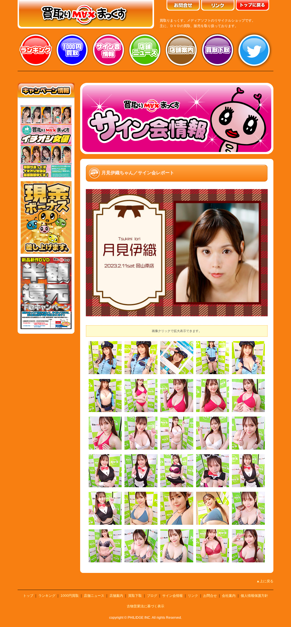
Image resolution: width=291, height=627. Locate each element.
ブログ (152, 596)
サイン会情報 (108, 50)
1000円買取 (70, 596)
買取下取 (135, 596)
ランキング (36, 50)
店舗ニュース (145, 50)
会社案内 (229, 596)
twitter (254, 50)
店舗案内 (181, 50)
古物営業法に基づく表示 (145, 606)
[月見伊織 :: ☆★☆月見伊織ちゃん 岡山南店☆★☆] (105, 373)
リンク (193, 596)
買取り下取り (217, 50)
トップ (28, 596)
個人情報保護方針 (254, 596)
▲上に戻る (264, 581)
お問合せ (210, 596)
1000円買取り (72, 50)
